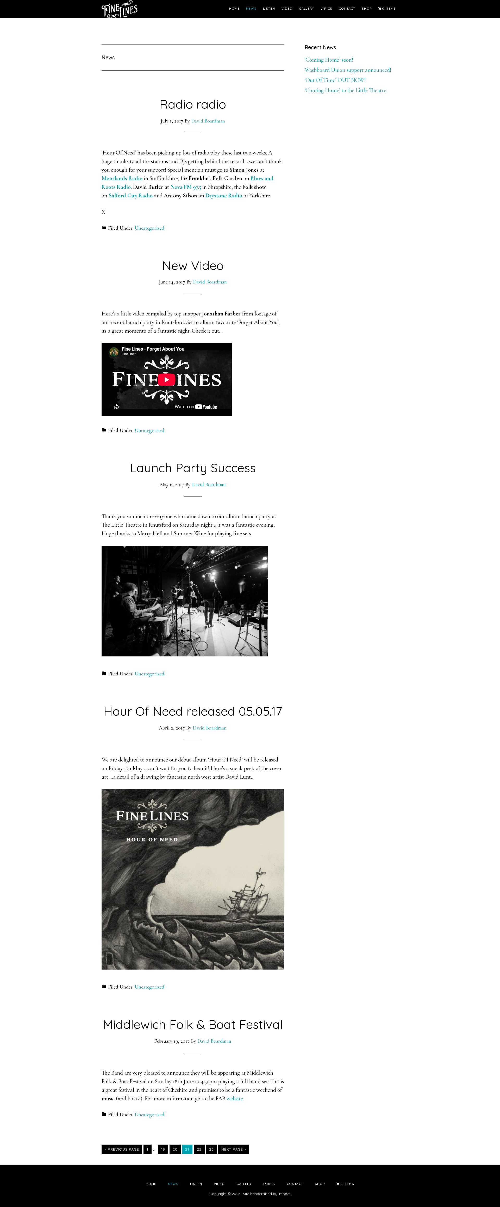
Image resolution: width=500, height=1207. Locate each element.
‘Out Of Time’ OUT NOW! (335, 80)
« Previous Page (122, 1150)
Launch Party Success (193, 467)
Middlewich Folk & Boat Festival (193, 1024)
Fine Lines (148, 9)
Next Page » (233, 1150)
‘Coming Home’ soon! (329, 59)
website (235, 1098)
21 (188, 1149)
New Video (193, 265)
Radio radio (192, 104)
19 (164, 1149)
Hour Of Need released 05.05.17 (192, 711)
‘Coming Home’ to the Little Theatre (345, 90)
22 (201, 1149)
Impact (284, 1193)
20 (176, 1149)
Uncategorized (149, 228)
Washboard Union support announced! (348, 70)
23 (213, 1149)
